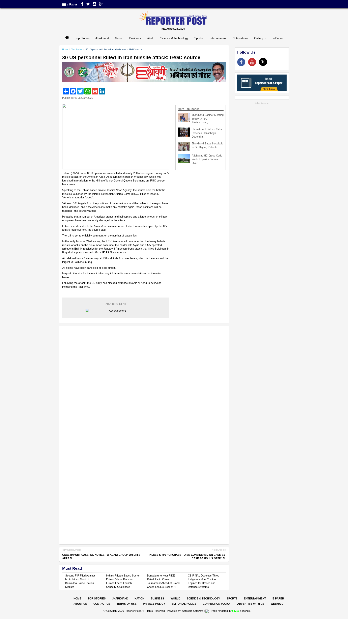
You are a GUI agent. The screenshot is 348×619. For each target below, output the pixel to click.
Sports (198, 38)
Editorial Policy (184, 603)
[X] (263, 62)
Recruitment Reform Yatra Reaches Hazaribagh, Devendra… (207, 133)
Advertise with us (250, 603)
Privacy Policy (154, 603)
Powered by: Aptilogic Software (185, 610)
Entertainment (218, 38)
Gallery (259, 38)
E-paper (278, 598)
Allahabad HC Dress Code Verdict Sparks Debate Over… (207, 159)
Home (65, 49)
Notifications (240, 38)
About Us (80, 603)
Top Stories (82, 38)
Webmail (277, 603)
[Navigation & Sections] (64, 4)
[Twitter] (88, 4)
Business (135, 38)
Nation (119, 38)
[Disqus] (144, 381)
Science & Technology (174, 38)
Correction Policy (217, 603)
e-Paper (72, 4)
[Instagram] (94, 4)
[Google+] (101, 4)
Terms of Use (127, 603)
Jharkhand (102, 38)
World (150, 38)
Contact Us (101, 603)
